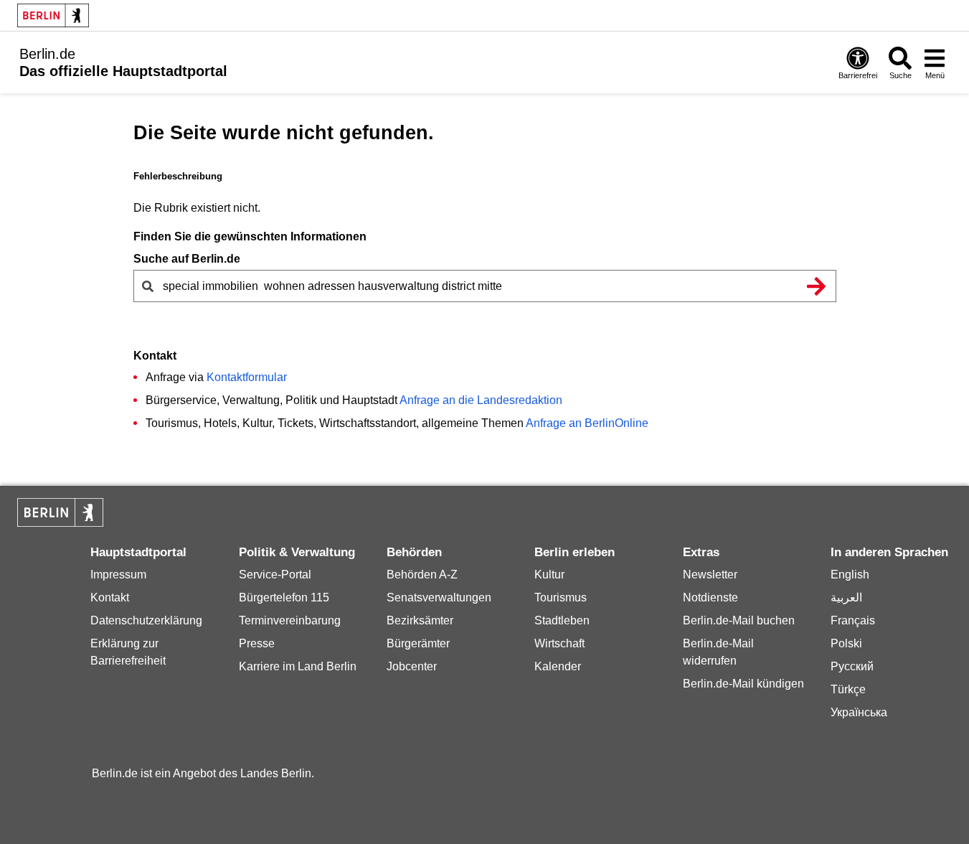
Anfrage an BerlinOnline (587, 423)
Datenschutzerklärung (146, 620)
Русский (852, 666)
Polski (846, 643)
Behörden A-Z (422, 574)
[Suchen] (817, 286)
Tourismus (560, 597)
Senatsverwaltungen (439, 597)
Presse (257, 643)
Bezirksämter (420, 620)
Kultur (549, 574)
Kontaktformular (247, 377)
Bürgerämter (418, 643)
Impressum (118, 574)
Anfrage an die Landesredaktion (481, 400)
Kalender (557, 666)
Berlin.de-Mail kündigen (743, 683)
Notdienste (710, 597)
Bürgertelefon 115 (284, 597)
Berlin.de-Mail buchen (739, 620)
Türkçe (848, 689)
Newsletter (710, 574)
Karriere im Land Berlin (297, 666)
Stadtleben (562, 620)
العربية (846, 597)
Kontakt (109, 597)
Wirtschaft (559, 643)
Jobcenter (412, 666)
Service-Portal (275, 574)
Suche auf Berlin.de (186, 259)
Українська (859, 712)
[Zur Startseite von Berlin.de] (60, 523)
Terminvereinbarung (290, 620)
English (850, 574)
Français (853, 620)
